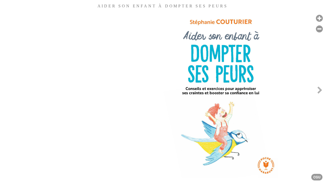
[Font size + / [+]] (319, 18)
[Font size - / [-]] (319, 29)
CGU (316, 177)
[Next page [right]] (319, 91)
